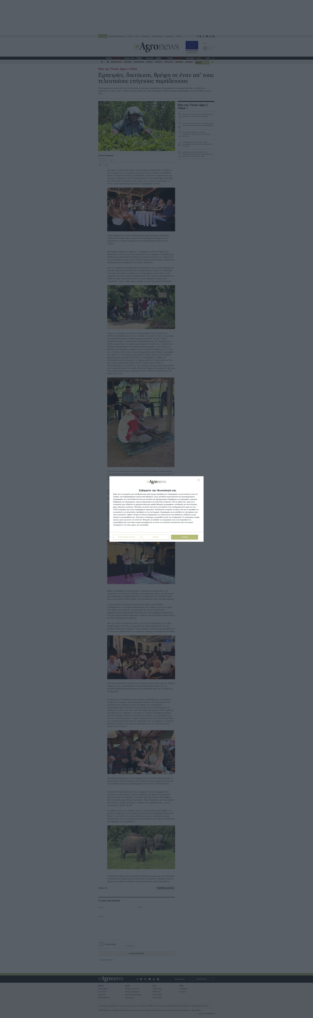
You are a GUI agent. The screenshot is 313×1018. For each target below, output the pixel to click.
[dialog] (156, 509)
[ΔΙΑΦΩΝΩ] (199, 481)
